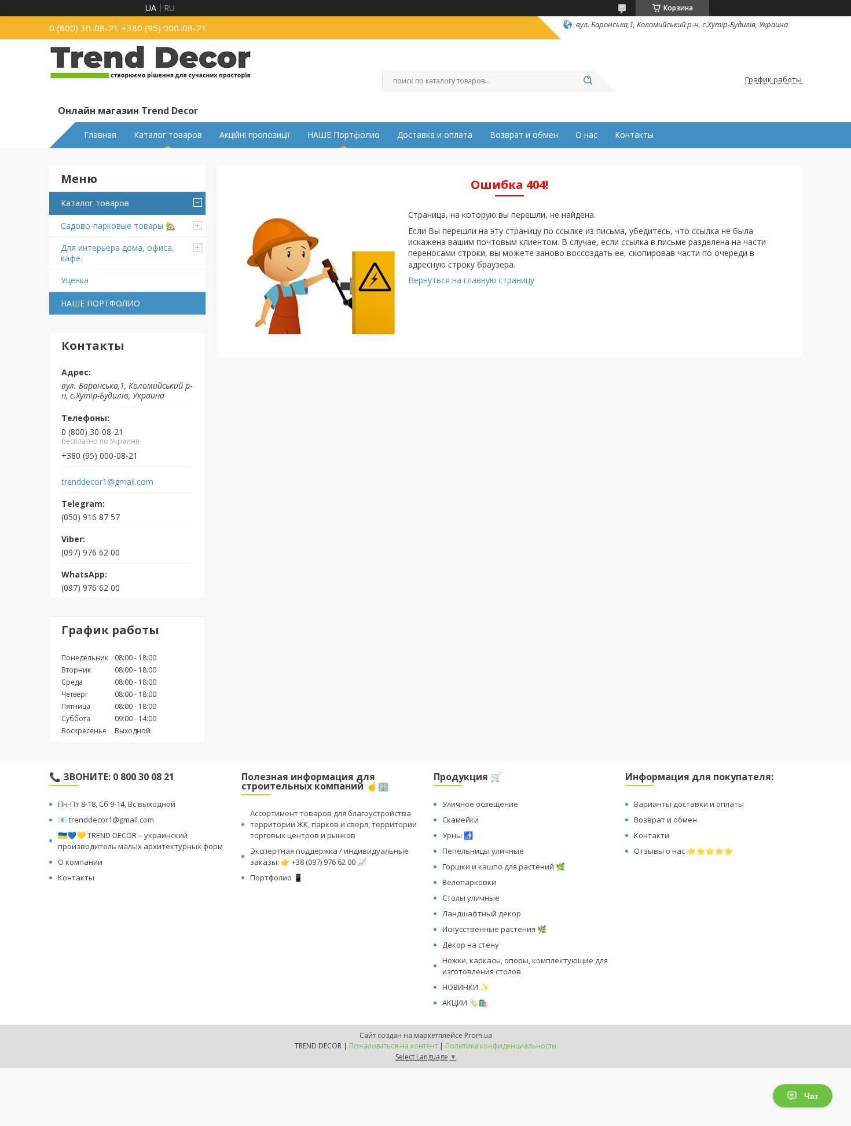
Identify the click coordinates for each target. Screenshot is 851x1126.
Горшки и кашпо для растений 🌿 (503, 866)
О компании (80, 862)
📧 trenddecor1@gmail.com (106, 819)
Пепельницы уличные (483, 851)
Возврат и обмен (524, 135)
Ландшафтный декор (481, 913)
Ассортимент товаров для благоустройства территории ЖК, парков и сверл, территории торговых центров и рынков (333, 824)
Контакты (634, 135)
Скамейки (460, 819)
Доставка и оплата (434, 135)
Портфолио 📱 (276, 877)
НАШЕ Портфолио (343, 135)
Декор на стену (470, 944)
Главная (100, 135)
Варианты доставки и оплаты (689, 804)
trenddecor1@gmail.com (107, 482)
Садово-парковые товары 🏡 (118, 225)
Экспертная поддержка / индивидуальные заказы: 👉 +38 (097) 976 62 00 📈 (329, 856)
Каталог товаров (168, 135)
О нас (586, 135)
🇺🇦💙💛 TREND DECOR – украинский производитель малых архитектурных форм (140, 840)
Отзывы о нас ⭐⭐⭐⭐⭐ (683, 851)
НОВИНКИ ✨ (465, 987)
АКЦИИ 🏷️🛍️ (464, 1002)
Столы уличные (471, 898)
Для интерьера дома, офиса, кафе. (117, 253)
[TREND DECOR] (150, 74)
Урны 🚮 (457, 835)
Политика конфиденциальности (500, 1046)
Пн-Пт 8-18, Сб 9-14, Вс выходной (116, 804)
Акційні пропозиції (254, 135)
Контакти (651, 835)
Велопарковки (469, 882)
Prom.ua (478, 1035)
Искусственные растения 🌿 (494, 929)
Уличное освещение (480, 804)
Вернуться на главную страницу (471, 280)
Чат (811, 1096)
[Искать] (587, 81)
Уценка (75, 280)
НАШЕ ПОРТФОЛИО (100, 303)
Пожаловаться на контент (393, 1046)
